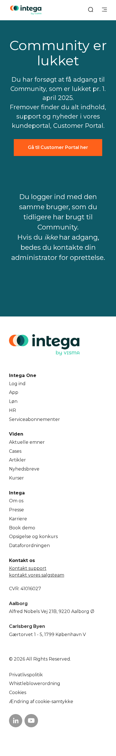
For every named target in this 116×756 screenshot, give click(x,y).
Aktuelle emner (27, 442)
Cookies (17, 692)
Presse (16, 509)
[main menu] (104, 10)
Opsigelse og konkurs (33, 536)
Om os (16, 500)
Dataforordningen (29, 545)
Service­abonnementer (34, 419)
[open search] (91, 10)
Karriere (18, 518)
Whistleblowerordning (34, 683)
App (13, 392)
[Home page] (26, 10)
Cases (15, 451)
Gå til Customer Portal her (58, 147)
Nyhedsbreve (24, 469)
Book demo (22, 527)
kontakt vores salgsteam (36, 575)
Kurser (16, 478)
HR (12, 410)
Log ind (17, 383)
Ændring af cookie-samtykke (41, 701)
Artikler (17, 460)
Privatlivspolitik (26, 674)
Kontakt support (27, 568)
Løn (13, 401)
